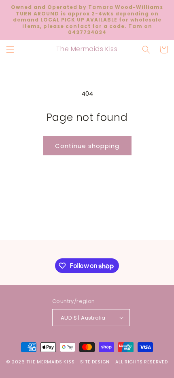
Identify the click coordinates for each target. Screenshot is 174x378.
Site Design (95, 362)
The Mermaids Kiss (50, 362)
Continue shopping (87, 146)
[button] (10, 49)
